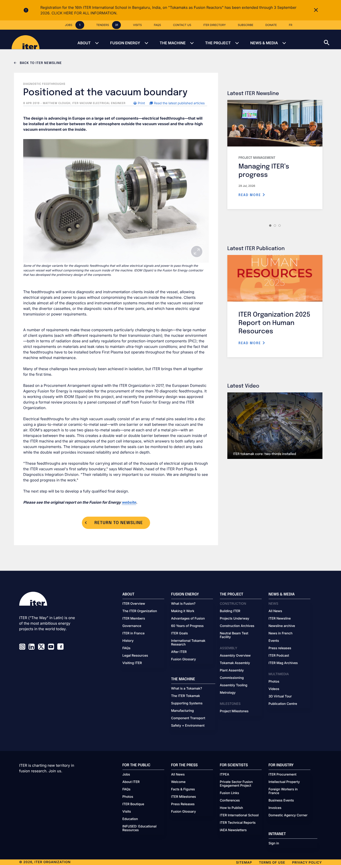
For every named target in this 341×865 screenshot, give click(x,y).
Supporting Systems (187, 703)
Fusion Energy (125, 43)
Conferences (230, 800)
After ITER (179, 652)
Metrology (228, 693)
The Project (218, 43)
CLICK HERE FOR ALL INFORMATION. (84, 13)
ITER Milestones (183, 797)
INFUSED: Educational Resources (139, 828)
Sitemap (244, 863)
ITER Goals (179, 633)
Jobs (126, 774)
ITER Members (133, 618)
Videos (274, 689)
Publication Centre (283, 704)
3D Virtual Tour (280, 696)
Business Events (281, 800)
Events (274, 641)
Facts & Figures (183, 789)
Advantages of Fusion (188, 618)
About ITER (131, 782)
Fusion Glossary (183, 659)
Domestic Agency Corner (288, 815)
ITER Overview (133, 604)
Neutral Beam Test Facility (234, 635)
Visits (126, 812)
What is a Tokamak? (186, 688)
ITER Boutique (133, 804)
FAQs (126, 648)
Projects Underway (234, 618)
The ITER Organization (139, 611)
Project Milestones (234, 711)
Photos (274, 682)
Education (130, 819)
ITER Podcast (279, 656)
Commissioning (232, 678)
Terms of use (272, 863)
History (128, 641)
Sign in (274, 843)
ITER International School (239, 815)
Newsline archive (282, 626)
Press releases (280, 648)
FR (290, 25)
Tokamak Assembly (235, 663)
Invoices (275, 808)
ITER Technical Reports (238, 823)
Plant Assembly (232, 670)
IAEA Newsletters (233, 830)
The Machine (173, 43)
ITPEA (224, 774)
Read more (250, 195)
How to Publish (231, 808)
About (84, 43)
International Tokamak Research (188, 642)
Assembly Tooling (234, 685)
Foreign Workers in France (283, 791)
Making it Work (182, 611)
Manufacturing (182, 711)
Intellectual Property (284, 782)
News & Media (264, 43)
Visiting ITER (132, 663)
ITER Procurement (283, 774)
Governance (131, 626)
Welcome (178, 782)
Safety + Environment (188, 726)
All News (275, 611)
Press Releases (183, 804)
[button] (332, 39)
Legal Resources (135, 656)
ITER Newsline (280, 618)
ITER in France (133, 633)
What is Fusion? (183, 604)
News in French (281, 633)
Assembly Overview (235, 656)
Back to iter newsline (40, 63)
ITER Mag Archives (283, 663)
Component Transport (188, 718)
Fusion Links (229, 793)
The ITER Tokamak (185, 696)
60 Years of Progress (187, 626)
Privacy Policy (307, 863)
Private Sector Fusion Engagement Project (236, 784)
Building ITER (230, 611)
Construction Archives (237, 626)
